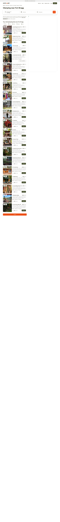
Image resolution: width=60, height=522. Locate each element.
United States (7, 5)
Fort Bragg (14, 5)
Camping (17, 5)
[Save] (4, 27)
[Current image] (6, 33)
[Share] (6, 27)
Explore (4, 5)
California (11, 5)
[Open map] (42, 44)
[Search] (54, 12)
